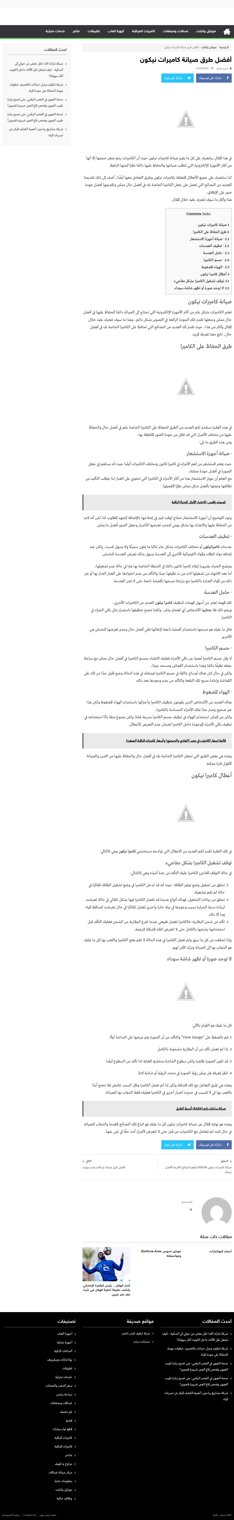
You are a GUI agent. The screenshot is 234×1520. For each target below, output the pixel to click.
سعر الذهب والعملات (59, 1386)
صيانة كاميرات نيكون (213, 225)
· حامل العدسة (216, 253)
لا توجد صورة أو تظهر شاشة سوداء (201, 288)
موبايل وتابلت (206, 31)
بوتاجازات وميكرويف (59, 1360)
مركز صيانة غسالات (60, 1472)
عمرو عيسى (222, 68)
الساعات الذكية (63, 1351)
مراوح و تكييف (63, 1464)
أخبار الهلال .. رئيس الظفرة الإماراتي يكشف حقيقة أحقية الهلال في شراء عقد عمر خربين (106, 1290)
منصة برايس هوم (48, 1515)
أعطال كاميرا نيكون (214, 274)
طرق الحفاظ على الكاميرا (211, 232)
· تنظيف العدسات (214, 246)
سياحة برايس (64, 1394)
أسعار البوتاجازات (220, 1251)
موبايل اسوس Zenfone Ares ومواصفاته (161, 1254)
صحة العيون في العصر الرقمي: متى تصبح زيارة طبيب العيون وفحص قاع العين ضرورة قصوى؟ (35, 102)
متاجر (76, 31)
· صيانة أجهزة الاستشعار (209, 239)
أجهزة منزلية (64, 1342)
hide (206, 214)
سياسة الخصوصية (11, 1515)
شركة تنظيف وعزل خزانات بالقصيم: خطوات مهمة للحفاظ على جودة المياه (36, 88)
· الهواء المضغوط (215, 267)
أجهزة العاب (116, 31)
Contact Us (30, 1515)
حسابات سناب (141, 1342)
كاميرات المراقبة (143, 31)
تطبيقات (94, 31)
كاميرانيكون (211, 547)
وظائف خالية (64, 1498)
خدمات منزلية (55, 31)
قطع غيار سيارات (62, 1429)
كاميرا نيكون (163, 602)
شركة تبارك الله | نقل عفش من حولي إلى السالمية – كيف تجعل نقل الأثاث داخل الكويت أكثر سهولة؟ (36, 70)
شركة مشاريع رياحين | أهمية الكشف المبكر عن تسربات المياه (36, 132)
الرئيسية (227, 31)
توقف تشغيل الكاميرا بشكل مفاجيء (201, 281)
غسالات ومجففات (175, 31)
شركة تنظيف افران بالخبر (136, 1334)
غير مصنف (66, 1412)
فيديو (69, 1420)
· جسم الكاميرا (216, 260)
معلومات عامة (63, 1481)
